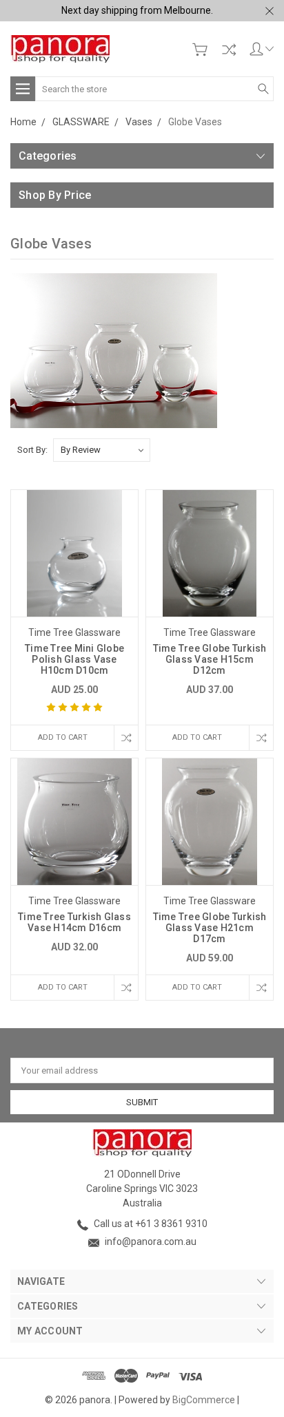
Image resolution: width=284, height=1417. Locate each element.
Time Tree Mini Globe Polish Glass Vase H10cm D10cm (74, 659)
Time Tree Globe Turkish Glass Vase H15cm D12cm (210, 659)
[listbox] (101, 450)
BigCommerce (203, 1399)
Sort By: (32, 450)
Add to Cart (63, 737)
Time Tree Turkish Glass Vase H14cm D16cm (74, 922)
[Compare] (228, 49)
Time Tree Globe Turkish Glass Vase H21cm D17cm (210, 927)
